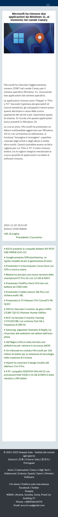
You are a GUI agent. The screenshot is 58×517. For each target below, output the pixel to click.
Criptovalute (21, 470)
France (29, 459)
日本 (21, 459)
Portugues (29, 463)
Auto (10, 470)
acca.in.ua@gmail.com (33, 505)
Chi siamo (14, 484)
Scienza (22, 473)
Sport (40, 473)
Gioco (33, 470)
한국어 (45, 459)
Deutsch (12, 459)
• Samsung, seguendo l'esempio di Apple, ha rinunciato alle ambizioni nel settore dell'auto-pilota (28, 333)
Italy (37, 459)
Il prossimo (36, 237)
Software (29, 477)
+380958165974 (33, 502)
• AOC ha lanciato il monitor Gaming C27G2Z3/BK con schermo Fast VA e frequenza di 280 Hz (24, 321)
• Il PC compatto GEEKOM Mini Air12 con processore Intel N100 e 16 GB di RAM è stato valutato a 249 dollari (29, 375)
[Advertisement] (29, 68)
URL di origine (11, 234)
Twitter (35, 488)
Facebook (24, 488)
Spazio (31, 473)
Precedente (22, 237)
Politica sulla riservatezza (35, 484)
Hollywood (10, 473)
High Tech (44, 470)
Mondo (49, 473)
